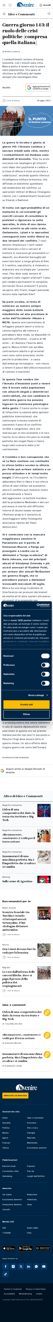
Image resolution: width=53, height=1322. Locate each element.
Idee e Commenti (35, 1118)
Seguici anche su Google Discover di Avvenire (25, 770)
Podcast (6, 1143)
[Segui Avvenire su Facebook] (5, 1266)
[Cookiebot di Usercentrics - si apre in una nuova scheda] (37, 605)
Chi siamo (7, 1194)
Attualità (6, 1123)
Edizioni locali (8, 1166)
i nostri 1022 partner (20, 620)
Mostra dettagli (36, 695)
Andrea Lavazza (12, 51)
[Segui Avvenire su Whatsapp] (36, 1266)
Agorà (5, 1138)
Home (5, 1118)
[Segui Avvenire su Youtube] (44, 1266)
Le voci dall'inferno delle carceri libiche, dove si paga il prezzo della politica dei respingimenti (18, 979)
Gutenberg (7, 1176)
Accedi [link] (47, 5)
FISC (29, 1233)
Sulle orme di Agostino (17, 881)
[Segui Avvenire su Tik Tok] (5, 1274)
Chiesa (5, 1148)
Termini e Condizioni (13, 1289)
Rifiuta (26, 714)
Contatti (6, 1209)
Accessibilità (9, 1294)
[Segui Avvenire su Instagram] (13, 1266)
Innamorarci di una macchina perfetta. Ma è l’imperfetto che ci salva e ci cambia (19, 861)
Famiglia (31, 1133)
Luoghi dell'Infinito (36, 1176)
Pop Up (30, 1171)
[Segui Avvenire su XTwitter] (21, 1266)
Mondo (5, 1133)
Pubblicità (32, 1199)
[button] (4, 5)
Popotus (31, 1166)
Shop (29, 1204)
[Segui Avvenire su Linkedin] (28, 1266)
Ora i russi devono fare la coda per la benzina (18, 950)
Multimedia (32, 1143)
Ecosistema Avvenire (12, 1199)
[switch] (45, 665)
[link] (25, 4)
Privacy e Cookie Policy (36, 1289)
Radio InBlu (32, 1228)
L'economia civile (10, 1171)
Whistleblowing (25, 1294)
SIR (4, 1228)
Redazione (32, 1194)
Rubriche (31, 1138)
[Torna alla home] (4, 13)
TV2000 (6, 1233)
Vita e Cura (32, 1128)
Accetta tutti (26, 704)
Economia (31, 1123)
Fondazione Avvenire (12, 1204)
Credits (39, 1294)
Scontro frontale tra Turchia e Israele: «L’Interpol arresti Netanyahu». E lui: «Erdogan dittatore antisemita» (15, 921)
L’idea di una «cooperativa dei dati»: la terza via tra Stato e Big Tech (18, 815)
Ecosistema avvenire (37, 1148)
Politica (6, 1128)
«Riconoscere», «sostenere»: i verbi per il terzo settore (18, 838)
